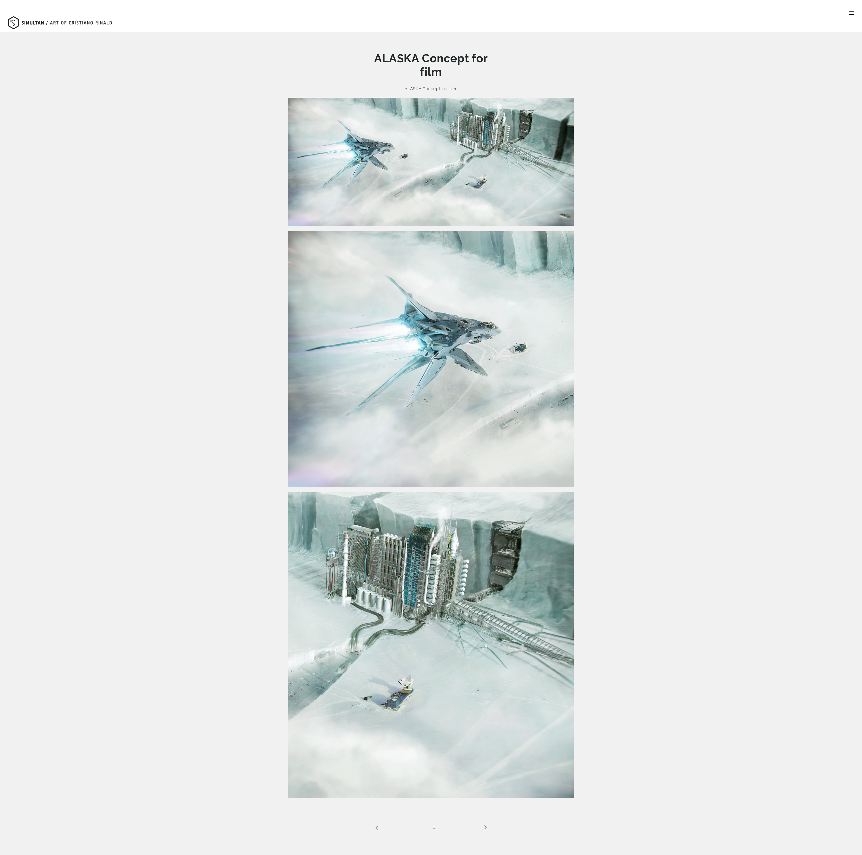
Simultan (15, 4)
